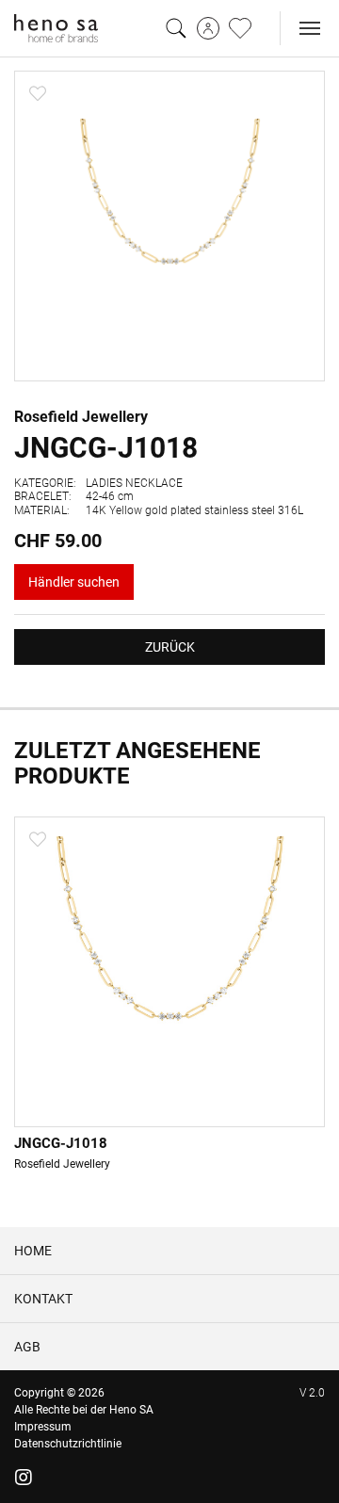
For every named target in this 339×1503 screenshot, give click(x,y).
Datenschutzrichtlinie (67, 1443)
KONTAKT (43, 1298)
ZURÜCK (170, 647)
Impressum (43, 1426)
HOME (33, 1250)
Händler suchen (74, 582)
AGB (27, 1346)
